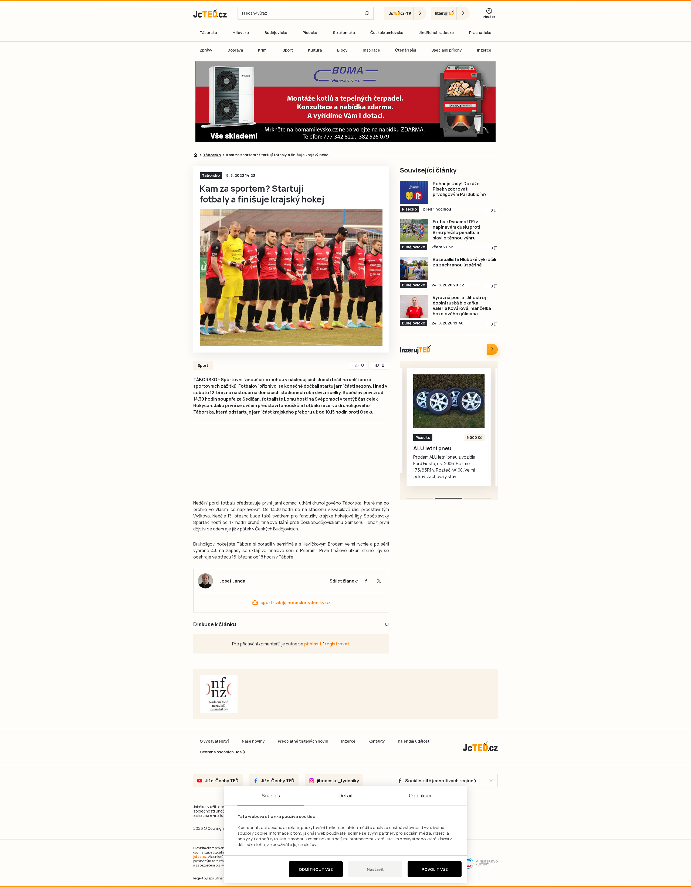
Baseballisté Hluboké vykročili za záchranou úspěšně (464, 262)
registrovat (337, 644)
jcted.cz (200, 856)
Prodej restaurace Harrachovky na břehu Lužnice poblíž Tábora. (442, 455)
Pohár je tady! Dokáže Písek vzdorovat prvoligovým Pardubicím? (460, 189)
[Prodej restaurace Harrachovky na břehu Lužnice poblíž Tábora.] (449, 401)
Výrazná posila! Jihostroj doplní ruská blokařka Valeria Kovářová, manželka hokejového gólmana (462, 305)
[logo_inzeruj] (450, 13)
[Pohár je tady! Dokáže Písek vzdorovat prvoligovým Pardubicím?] (414, 192)
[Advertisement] (162, 155)
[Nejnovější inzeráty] (492, 349)
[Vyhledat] (367, 13)
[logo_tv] (405, 13)
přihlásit (312, 644)
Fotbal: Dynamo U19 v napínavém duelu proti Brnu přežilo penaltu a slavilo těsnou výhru (456, 230)
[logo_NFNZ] (219, 694)
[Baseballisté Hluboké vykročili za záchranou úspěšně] (414, 268)
